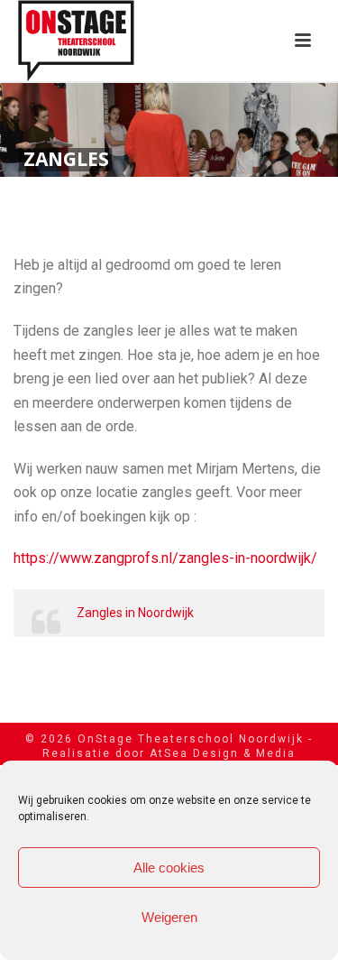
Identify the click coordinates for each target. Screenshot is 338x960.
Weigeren (169, 917)
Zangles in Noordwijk (135, 612)
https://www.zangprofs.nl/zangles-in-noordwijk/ (165, 558)
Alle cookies (169, 867)
